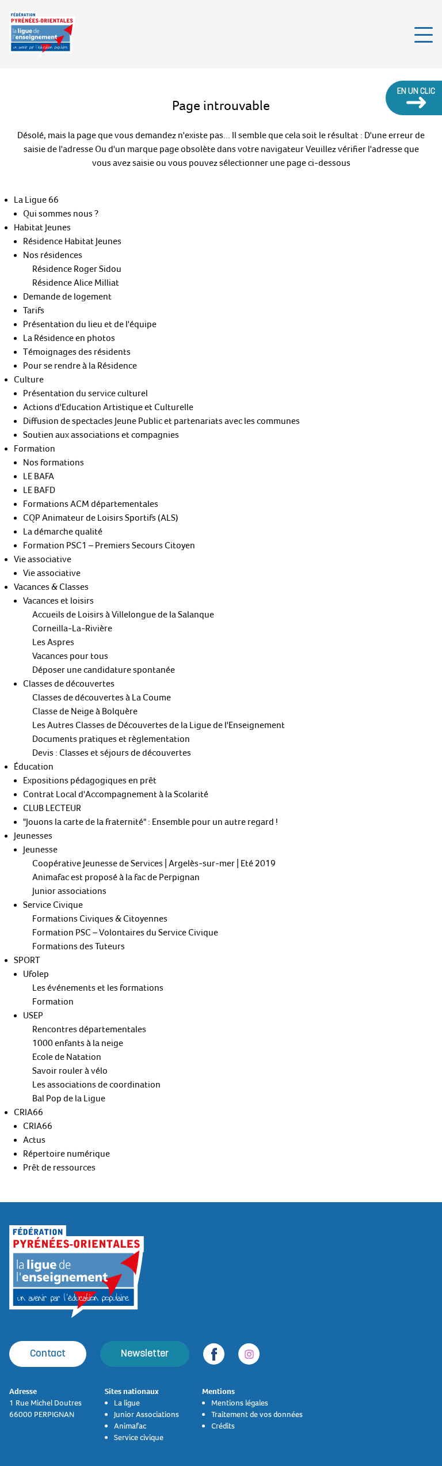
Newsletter (145, 1353)
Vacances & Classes (51, 587)
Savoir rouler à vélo (70, 1071)
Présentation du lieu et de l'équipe (90, 324)
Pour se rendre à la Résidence (80, 366)
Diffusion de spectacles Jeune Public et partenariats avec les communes (161, 421)
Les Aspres (53, 642)
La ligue (127, 1402)
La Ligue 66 (36, 200)
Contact (48, 1353)
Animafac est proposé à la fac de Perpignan (116, 877)
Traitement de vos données (257, 1414)
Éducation (34, 767)
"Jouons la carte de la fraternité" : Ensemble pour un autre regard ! (150, 822)
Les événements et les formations (97, 988)
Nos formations (53, 462)
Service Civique (53, 905)
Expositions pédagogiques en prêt (90, 780)
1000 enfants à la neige (77, 1043)
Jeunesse (40, 849)
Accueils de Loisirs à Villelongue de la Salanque (123, 614)
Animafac (130, 1425)
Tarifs (33, 310)
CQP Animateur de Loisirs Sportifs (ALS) (100, 518)
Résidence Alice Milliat (75, 283)
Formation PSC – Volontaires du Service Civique (125, 932)
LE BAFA (38, 476)
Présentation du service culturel (85, 393)
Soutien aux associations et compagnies (101, 435)
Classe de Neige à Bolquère (85, 711)
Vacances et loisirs (58, 601)
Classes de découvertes (69, 684)
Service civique (138, 1437)
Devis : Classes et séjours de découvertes (111, 753)
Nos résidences (52, 255)
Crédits (223, 1425)
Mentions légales (239, 1402)
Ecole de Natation (66, 1057)
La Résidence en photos (69, 338)
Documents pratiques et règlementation (111, 739)
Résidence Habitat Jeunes (72, 241)
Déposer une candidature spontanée (103, 670)
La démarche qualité (62, 531)
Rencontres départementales (89, 1029)
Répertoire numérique (66, 1154)
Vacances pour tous (70, 656)
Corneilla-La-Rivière (72, 628)
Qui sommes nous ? (60, 214)
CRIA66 (28, 1112)
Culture (29, 379)
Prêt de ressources (59, 1167)
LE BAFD (39, 490)
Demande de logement (67, 296)
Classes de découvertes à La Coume (101, 697)
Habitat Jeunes (42, 227)
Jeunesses (33, 836)
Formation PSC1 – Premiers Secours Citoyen (109, 545)
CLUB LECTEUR (52, 808)
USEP (33, 1015)
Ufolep (36, 974)
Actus (34, 1140)
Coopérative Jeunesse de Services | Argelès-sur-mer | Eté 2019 (154, 863)
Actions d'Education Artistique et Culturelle (108, 407)
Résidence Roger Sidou (76, 269)
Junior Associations (146, 1414)
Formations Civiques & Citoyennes (99, 919)
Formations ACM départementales (90, 504)
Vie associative (42, 559)
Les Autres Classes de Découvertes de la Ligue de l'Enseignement (158, 725)
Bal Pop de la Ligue (68, 1098)
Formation (34, 449)
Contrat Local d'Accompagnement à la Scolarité (115, 794)
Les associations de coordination (96, 1084)
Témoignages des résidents (77, 352)
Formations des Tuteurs (78, 946)
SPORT (27, 960)
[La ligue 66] (42, 34)
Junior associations (69, 891)
